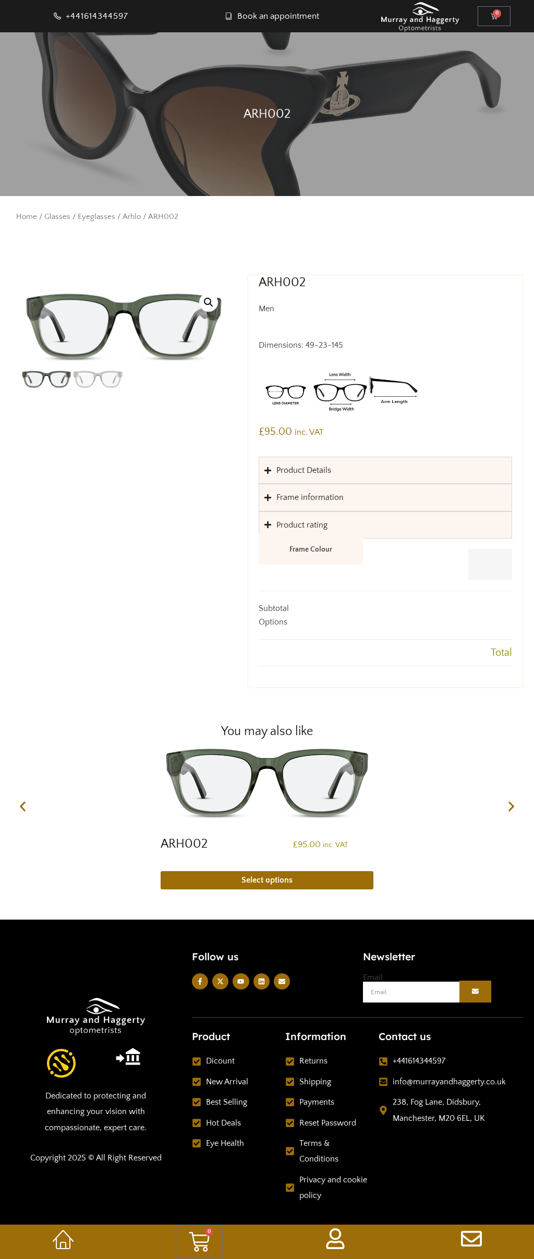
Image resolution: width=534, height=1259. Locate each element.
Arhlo (132, 217)
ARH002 (184, 844)
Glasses (57, 217)
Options (273, 622)
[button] (208, 302)
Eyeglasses (96, 217)
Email (373, 977)
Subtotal (274, 608)
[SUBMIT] (475, 992)
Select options (267, 880)
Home (26, 217)
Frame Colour (310, 549)
